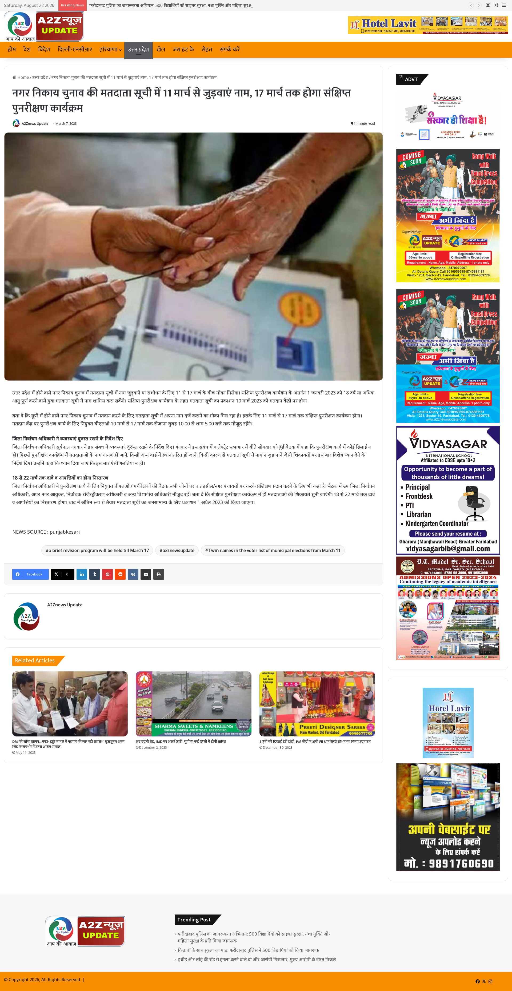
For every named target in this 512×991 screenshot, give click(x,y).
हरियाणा (108, 50)
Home (22, 77)
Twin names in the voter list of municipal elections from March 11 (274, 550)
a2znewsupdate (178, 550)
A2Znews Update (35, 123)
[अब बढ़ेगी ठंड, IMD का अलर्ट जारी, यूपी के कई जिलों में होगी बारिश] (193, 703)
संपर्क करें (230, 50)
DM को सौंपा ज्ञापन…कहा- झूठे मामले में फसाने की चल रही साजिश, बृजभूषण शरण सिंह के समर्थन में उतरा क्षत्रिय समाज (68, 744)
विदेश (44, 50)
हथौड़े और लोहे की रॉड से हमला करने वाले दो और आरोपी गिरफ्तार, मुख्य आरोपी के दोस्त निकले (257, 959)
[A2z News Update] (44, 26)
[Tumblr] (94, 574)
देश (27, 50)
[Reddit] (120, 574)
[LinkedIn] (82, 574)
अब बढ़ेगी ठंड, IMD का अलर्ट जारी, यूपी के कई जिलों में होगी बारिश (181, 742)
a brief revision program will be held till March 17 (99, 550)
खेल (161, 50)
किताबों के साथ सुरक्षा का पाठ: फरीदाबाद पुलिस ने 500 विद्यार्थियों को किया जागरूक (248, 950)
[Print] (158, 574)
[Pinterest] (107, 574)
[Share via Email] (146, 574)
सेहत (207, 50)
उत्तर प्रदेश (138, 50)
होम (12, 50)
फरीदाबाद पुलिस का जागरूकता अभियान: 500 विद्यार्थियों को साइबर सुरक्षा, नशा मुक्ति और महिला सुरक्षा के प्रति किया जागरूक (188, 5)
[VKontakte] (133, 574)
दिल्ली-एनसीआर (75, 50)
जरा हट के (183, 50)
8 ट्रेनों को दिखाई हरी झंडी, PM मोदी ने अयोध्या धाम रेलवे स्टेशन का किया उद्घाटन (315, 742)
